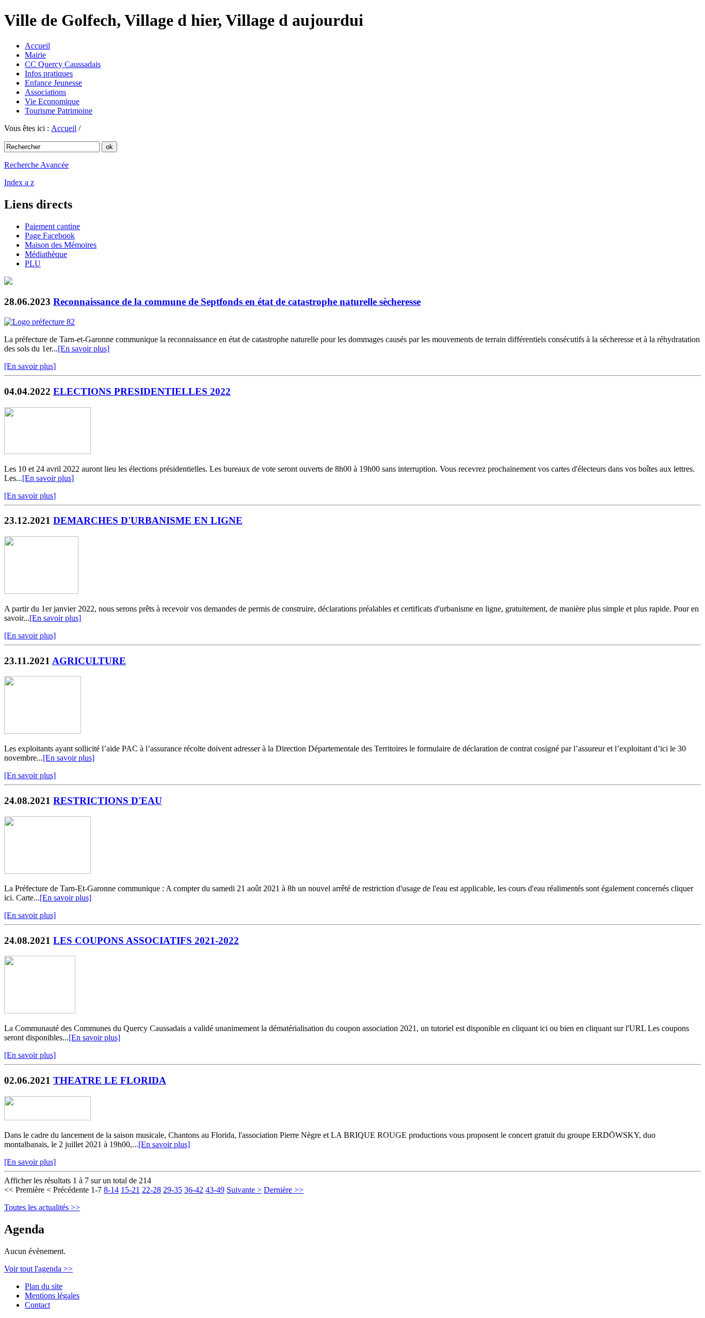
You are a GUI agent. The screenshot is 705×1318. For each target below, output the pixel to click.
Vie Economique (52, 101)
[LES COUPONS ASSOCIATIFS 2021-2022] (39, 1010)
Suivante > (244, 1189)
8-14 (111, 1189)
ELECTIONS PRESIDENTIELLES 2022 (142, 391)
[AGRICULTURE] (42, 731)
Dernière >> (283, 1189)
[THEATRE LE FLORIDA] (47, 1117)
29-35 (172, 1189)
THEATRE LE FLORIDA (109, 1080)
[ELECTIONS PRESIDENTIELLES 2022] (47, 451)
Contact (37, 1304)
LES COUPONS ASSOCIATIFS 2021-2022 (146, 940)
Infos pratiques (49, 73)
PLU (33, 263)
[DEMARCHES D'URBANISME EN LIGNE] (41, 591)
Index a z (19, 182)
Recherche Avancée (36, 164)
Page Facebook (50, 235)
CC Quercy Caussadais (63, 64)
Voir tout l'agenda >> (38, 1268)
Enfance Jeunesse (53, 82)
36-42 (193, 1189)
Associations (45, 92)
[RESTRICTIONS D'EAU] (47, 870)
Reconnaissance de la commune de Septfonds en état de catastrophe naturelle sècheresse (237, 301)
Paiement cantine (52, 226)
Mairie (35, 55)
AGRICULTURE (89, 660)
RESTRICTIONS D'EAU (107, 800)
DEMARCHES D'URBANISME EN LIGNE (148, 520)
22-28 (151, 1189)
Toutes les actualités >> (42, 1207)
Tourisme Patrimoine (58, 110)
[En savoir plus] (83, 348)
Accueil (37, 45)
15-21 (130, 1189)
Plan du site (43, 1286)
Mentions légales (52, 1295)
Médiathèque (46, 254)
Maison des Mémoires (61, 244)
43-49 (215, 1189)
